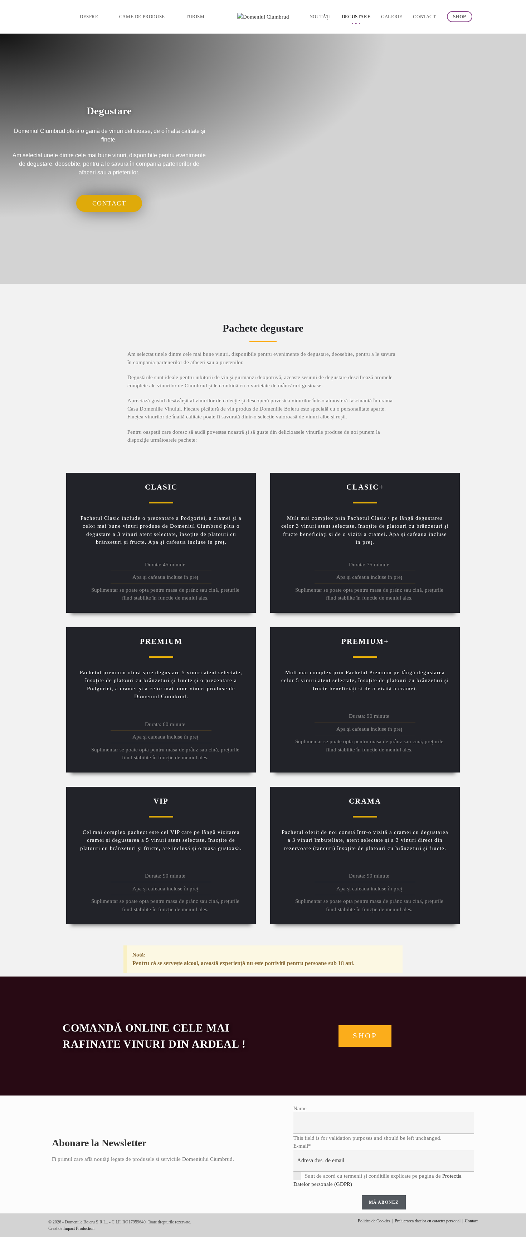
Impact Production (78, 1228)
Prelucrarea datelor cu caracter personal (428, 1220)
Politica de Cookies (374, 1220)
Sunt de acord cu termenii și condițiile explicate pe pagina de (377, 1180)
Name (300, 1108)
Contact (471, 1220)
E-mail (302, 1146)
